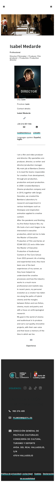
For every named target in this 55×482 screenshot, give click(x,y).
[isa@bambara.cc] (24, 127)
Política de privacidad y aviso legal (17, 473)
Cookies (37, 473)
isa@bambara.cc (24, 133)
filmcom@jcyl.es (22, 417)
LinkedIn (36, 133)
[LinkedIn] (37, 127)
